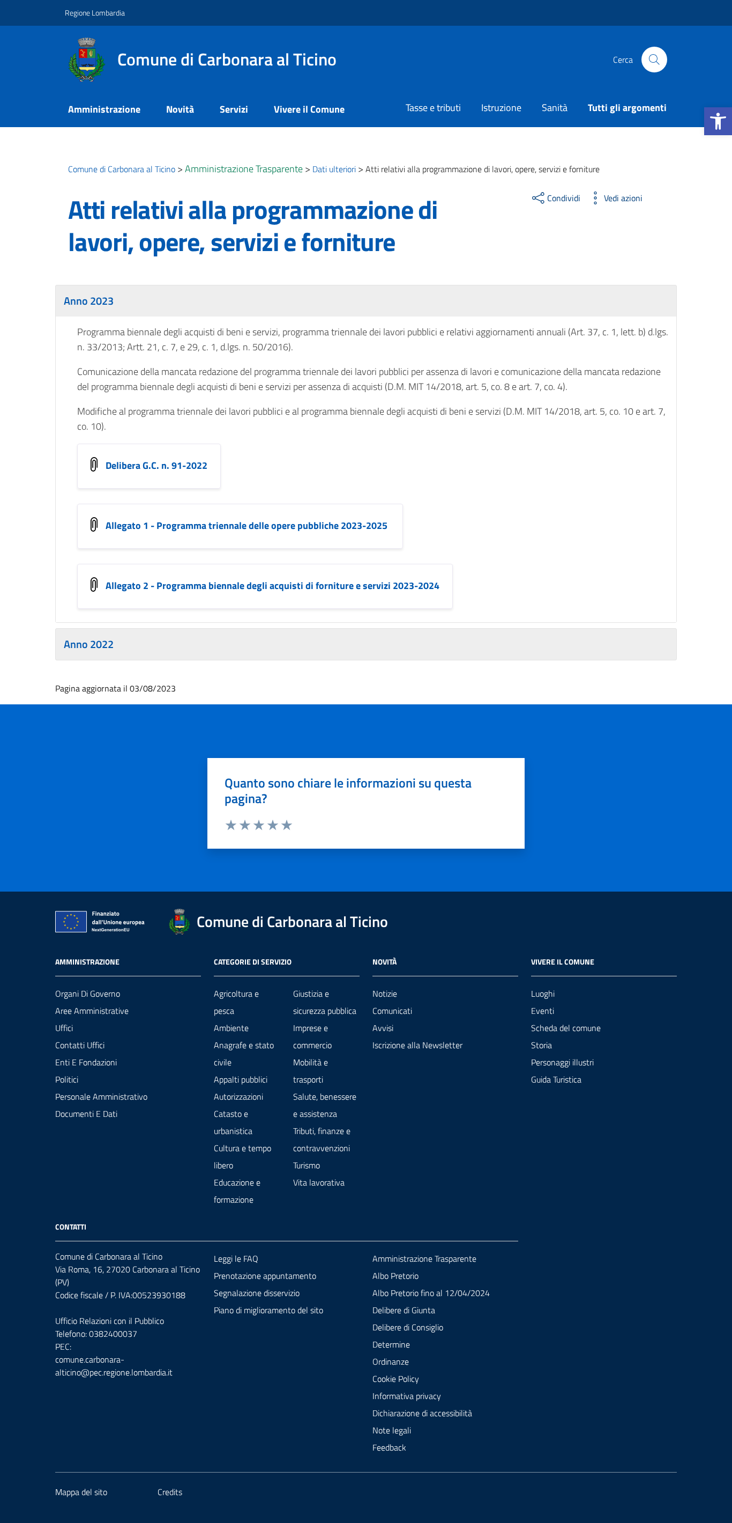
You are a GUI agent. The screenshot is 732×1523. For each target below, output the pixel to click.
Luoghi (543, 993)
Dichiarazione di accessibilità (422, 1413)
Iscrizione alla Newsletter (417, 1045)
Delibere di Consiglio (407, 1327)
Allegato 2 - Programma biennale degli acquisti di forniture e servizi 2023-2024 (272, 585)
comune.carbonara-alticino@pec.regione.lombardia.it (114, 1366)
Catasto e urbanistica (233, 1122)
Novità (180, 109)
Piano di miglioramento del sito (268, 1310)
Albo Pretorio (395, 1275)
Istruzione (501, 107)
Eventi (542, 1010)
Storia (541, 1045)
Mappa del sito (81, 1491)
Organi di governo (87, 993)
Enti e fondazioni (86, 1062)
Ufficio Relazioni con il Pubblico (109, 1320)
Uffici (64, 1027)
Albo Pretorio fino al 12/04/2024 (431, 1292)
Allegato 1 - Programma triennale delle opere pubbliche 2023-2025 (248, 525)
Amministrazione (104, 109)
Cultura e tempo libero (242, 1157)
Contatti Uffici (79, 1045)
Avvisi (382, 1027)
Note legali (391, 1430)
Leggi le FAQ (236, 1258)
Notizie (384, 993)
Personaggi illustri (562, 1062)
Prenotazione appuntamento (265, 1275)
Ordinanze (390, 1361)
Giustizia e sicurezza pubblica (324, 1002)
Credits (170, 1491)
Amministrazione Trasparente (424, 1258)
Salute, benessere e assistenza (324, 1105)
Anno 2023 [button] (89, 300)
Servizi (234, 109)
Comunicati (392, 1010)
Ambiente (231, 1027)
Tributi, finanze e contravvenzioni (321, 1139)
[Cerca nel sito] (654, 59)
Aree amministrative (92, 1010)
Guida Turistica (556, 1079)
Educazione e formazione (237, 1191)
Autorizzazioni (238, 1096)
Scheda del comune (566, 1027)
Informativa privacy (406, 1395)
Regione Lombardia (95, 12)
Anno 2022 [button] (89, 644)
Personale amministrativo (101, 1096)
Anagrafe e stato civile (244, 1054)
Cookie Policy (395, 1378)
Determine (391, 1344)
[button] (718, 121)
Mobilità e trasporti (310, 1071)
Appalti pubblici (240, 1079)
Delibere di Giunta (403, 1310)
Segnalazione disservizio (257, 1292)
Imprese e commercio (312, 1036)
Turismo (306, 1165)
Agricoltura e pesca (236, 1002)
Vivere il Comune (309, 109)
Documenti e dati (86, 1113)
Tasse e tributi (433, 107)
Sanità (554, 107)
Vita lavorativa (319, 1182)
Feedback (389, 1447)
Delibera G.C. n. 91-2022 (156, 465)
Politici (66, 1079)
